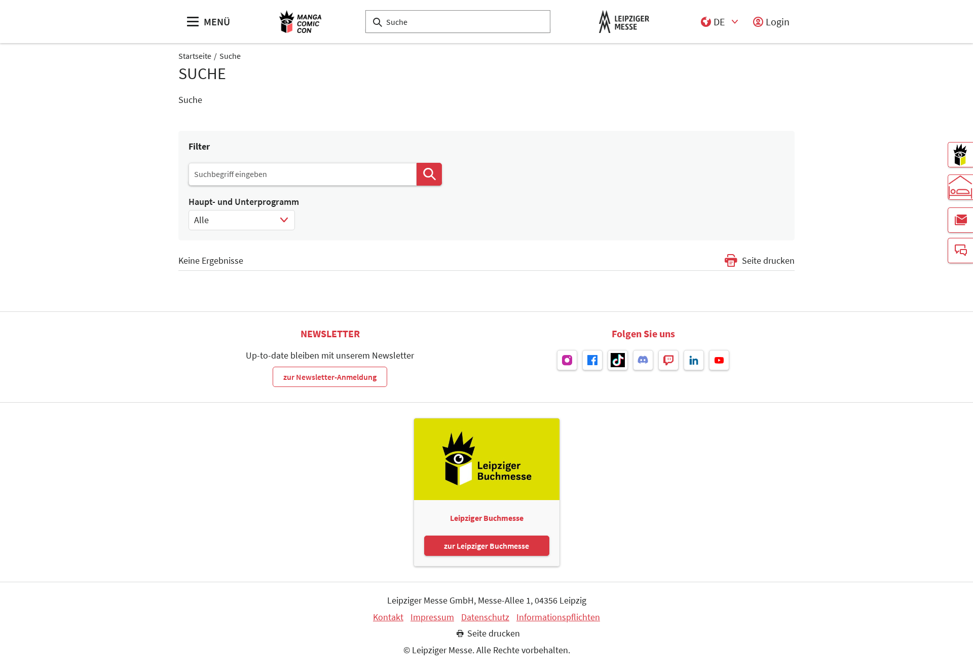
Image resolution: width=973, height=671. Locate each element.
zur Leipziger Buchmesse (486, 546)
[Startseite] (300, 21)
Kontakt (388, 617)
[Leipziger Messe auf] (567, 360)
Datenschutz (485, 617)
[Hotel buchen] (960, 187)
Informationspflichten (558, 617)
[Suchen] (429, 174)
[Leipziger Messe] (624, 21)
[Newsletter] (960, 220)
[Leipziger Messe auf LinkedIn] (694, 360)
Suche (230, 56)
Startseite (194, 56)
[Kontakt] (960, 250)
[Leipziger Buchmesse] (960, 154)
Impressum (432, 617)
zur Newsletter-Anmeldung (330, 377)
